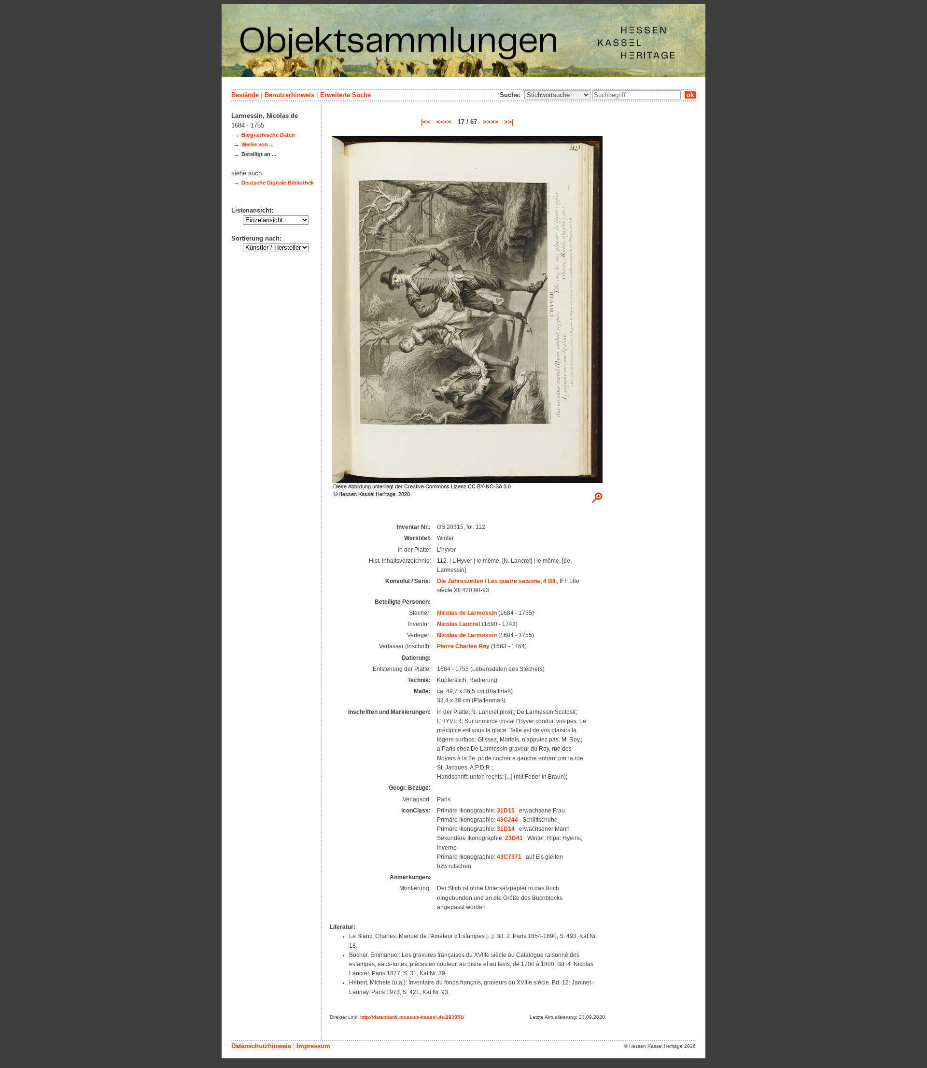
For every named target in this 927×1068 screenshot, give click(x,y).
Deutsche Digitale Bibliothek (277, 182)
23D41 (514, 838)
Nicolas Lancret (458, 624)
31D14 (506, 829)
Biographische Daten (268, 135)
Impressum (313, 1046)
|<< (426, 122)
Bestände (245, 95)
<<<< (444, 122)
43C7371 (509, 857)
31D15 (506, 810)
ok (690, 95)
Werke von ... (257, 144)
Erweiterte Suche (345, 95)
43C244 (507, 820)
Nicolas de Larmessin (467, 613)
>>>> (490, 122)
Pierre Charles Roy (463, 646)
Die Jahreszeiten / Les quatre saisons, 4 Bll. (497, 581)
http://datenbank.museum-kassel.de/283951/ (412, 1017)
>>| (509, 122)
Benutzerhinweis (289, 95)
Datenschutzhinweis (261, 1046)
